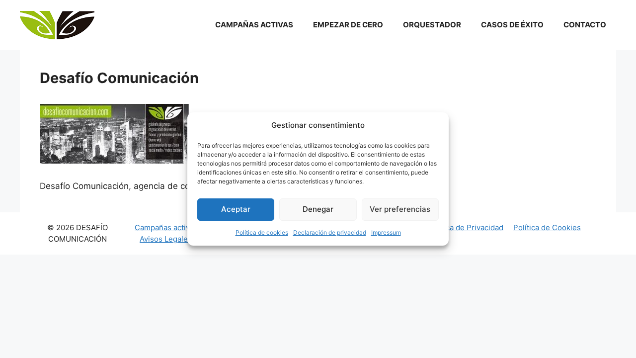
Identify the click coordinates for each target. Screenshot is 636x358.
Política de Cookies (547, 227)
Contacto (584, 24)
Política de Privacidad (465, 227)
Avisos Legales (166, 239)
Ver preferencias (400, 209)
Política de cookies (262, 232)
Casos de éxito (512, 24)
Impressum (386, 232)
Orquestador (432, 24)
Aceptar (235, 209)
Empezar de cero (348, 24)
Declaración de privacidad (329, 232)
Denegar (318, 209)
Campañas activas (254, 24)
